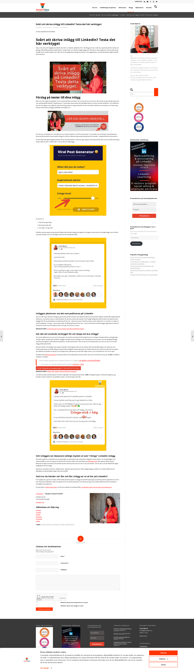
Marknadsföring (69, 524)
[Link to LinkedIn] (144, 1)
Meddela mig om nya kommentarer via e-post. (74, 602)
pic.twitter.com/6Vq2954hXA (89, 360)
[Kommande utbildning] (144, 190)
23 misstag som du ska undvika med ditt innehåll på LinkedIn (65, 329)
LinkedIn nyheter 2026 (119, 633)
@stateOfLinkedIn (50, 355)
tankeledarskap (92, 461)
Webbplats (64, 569)
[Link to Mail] (156, 1)
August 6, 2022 (78, 364)
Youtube (38, 512)
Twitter (38, 521)
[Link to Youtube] (147, 1)
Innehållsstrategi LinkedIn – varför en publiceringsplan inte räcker (122, 643)
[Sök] (155, 7)
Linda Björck (64, 27)
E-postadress (65, 563)
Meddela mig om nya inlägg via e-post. (72, 606)
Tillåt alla (163, 653)
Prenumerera (144, 216)
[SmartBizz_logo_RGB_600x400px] (42, 7)
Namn (63, 556)
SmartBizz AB (40, 502)
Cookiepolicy (143, 646)
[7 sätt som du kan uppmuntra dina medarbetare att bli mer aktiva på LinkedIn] (192, 336)
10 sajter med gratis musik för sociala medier (144, 275)
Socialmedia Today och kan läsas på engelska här (96, 487)
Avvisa (163, 665)
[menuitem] (95, 7)
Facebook (39, 517)
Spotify (38, 515)
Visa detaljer (44, 668)
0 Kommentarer (47, 27)
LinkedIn (56, 27)
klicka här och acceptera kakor (52, 368)
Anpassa (162, 659)
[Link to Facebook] (150, 1)
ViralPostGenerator (51, 487)
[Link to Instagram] (153, 1)
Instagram (39, 519)
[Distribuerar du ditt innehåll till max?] (1, 336)
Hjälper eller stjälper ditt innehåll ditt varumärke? (62, 371)
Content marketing (46, 524)
